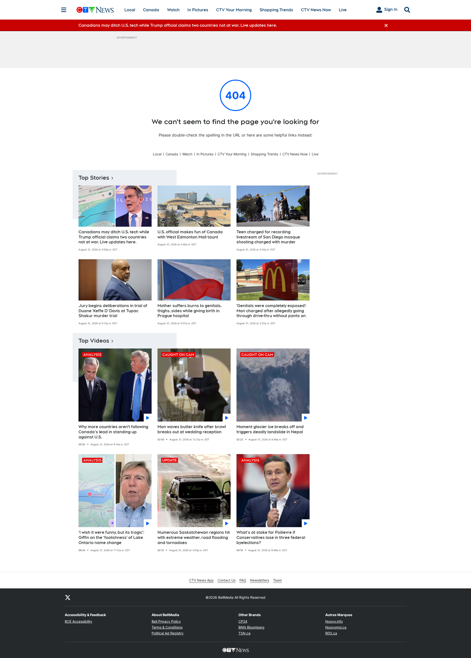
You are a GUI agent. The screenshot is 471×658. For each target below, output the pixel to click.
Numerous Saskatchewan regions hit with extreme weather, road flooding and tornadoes (193, 537)
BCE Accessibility (78, 621)
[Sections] (64, 10)
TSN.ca (244, 633)
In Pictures (197, 10)
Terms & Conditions (167, 627)
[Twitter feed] (68, 597)
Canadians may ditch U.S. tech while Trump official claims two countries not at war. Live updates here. (113, 237)
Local (129, 10)
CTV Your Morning (234, 10)
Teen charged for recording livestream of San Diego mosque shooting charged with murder (268, 237)
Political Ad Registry (167, 633)
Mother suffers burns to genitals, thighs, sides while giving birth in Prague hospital (189, 310)
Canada (151, 10)
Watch (173, 10)
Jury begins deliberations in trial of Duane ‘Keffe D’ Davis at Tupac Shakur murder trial (112, 310)
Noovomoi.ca (335, 627)
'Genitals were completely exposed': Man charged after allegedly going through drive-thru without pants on (271, 310)
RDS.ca (331, 633)
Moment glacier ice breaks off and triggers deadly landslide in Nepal (270, 429)
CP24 (242, 621)
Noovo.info (334, 621)
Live (343, 10)
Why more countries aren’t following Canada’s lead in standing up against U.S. (113, 431)
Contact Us (227, 580)
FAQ (242, 580)
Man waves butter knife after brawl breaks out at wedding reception (191, 429)
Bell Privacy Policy (166, 621)
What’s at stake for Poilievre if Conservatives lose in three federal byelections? (270, 537)
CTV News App (201, 580)
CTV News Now (316, 10)
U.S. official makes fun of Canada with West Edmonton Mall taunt (190, 234)
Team (277, 580)
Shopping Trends (276, 10)
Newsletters (259, 580)
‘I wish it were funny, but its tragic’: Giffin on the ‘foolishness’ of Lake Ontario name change (111, 537)
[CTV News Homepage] (95, 10)
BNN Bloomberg (251, 627)
